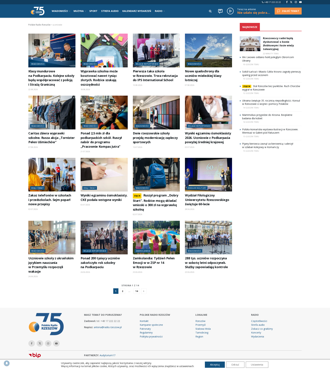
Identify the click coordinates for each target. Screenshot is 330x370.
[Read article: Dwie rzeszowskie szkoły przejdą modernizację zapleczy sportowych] (156, 112)
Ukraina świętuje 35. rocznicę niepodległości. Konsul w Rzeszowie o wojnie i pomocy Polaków (271, 102)
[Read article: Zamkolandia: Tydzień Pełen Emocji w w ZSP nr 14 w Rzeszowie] (156, 238)
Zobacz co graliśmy (262, 328)
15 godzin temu (251, 136)
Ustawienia (257, 364)
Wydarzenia (257, 336)
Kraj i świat (37, 188)
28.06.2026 (189, 209)
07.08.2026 (189, 85)
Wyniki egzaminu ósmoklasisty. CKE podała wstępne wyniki (104, 197)
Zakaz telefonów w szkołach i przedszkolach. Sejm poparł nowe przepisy (49, 199)
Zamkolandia (143, 251)
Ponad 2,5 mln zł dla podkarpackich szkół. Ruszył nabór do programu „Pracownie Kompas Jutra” (101, 139)
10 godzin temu (251, 64)
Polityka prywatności (151, 336)
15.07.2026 (137, 147)
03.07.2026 (189, 147)
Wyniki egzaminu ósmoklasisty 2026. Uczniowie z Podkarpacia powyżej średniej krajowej (208, 137)
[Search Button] (210, 11)
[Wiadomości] (220, 11)
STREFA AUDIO (110, 11)
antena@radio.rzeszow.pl (108, 327)
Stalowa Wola (203, 328)
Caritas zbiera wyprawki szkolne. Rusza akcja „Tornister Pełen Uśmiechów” (51, 137)
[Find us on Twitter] (291, 2)
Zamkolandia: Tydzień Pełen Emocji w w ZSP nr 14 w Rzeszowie (154, 262)
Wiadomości (37, 64)
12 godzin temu (251, 93)
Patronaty (145, 328)
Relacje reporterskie (147, 64)
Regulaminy (146, 332)
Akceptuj (215, 364)
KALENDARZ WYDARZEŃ (136, 11)
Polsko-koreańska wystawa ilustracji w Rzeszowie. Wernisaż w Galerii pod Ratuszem (270, 131)
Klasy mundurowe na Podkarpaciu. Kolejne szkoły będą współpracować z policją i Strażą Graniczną (51, 77)
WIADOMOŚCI (60, 11)
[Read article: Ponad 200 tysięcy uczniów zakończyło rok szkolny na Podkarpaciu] (104, 238)
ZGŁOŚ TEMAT (290, 11)
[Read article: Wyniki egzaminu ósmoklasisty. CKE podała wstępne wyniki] (104, 175)
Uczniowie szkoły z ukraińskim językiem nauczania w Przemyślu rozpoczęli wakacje (51, 264)
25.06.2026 (137, 272)
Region (199, 336)
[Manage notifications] (6, 363)
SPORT (93, 11)
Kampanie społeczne (151, 324)
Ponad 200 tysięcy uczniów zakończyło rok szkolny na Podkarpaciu (100, 262)
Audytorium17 (107, 355)
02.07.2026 (137, 214)
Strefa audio (258, 324)
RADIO (158, 11)
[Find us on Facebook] (287, 2)
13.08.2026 (137, 85)
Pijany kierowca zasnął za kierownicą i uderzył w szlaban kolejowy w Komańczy (267, 145)
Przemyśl (200, 324)
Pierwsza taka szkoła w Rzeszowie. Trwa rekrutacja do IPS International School (155, 75)
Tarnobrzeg (201, 332)
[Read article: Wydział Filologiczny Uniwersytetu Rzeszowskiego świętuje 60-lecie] (208, 175)
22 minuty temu (271, 53)
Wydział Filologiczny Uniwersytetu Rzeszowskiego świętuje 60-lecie (207, 199)
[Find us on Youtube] (300, 2)
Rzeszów (200, 321)
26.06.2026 (33, 276)
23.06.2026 (189, 272)
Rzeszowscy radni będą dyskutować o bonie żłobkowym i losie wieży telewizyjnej (278, 43)
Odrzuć (235, 364)
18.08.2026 (85, 89)
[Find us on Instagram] (296, 2)
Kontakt (144, 321)
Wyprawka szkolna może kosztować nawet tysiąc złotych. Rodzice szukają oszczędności (99, 77)
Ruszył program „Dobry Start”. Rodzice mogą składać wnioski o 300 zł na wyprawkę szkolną (155, 202)
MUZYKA (79, 11)
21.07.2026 (85, 151)
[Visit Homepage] (37, 11)
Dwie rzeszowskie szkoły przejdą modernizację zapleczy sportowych (155, 137)
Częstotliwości (259, 321)
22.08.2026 (33, 89)
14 (136, 291)
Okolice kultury (197, 188)
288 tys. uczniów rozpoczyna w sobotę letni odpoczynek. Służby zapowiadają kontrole (206, 262)
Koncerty (256, 332)
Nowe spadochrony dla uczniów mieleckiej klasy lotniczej (203, 75)
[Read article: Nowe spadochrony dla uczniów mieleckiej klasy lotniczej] (208, 50)
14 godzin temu (251, 107)
